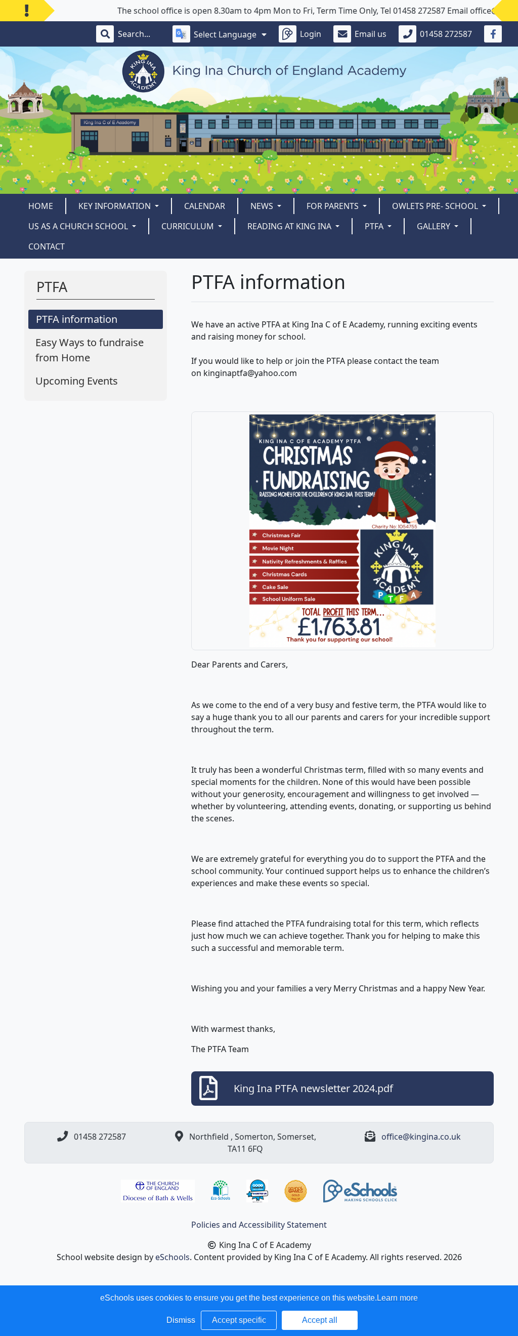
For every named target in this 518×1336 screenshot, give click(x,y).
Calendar (204, 206)
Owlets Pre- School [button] (436, 206)
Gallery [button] (434, 226)
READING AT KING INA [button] (290, 226)
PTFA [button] (375, 226)
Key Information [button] (115, 206)
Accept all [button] (319, 1320)
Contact (46, 246)
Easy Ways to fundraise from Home (89, 350)
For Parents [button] (334, 206)
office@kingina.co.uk (421, 1136)
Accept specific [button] (239, 1320)
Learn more (397, 1297)
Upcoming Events (76, 381)
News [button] (262, 206)
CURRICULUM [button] (188, 226)
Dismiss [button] (180, 1320)
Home (40, 206)
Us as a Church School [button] (79, 226)
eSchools (172, 1257)
